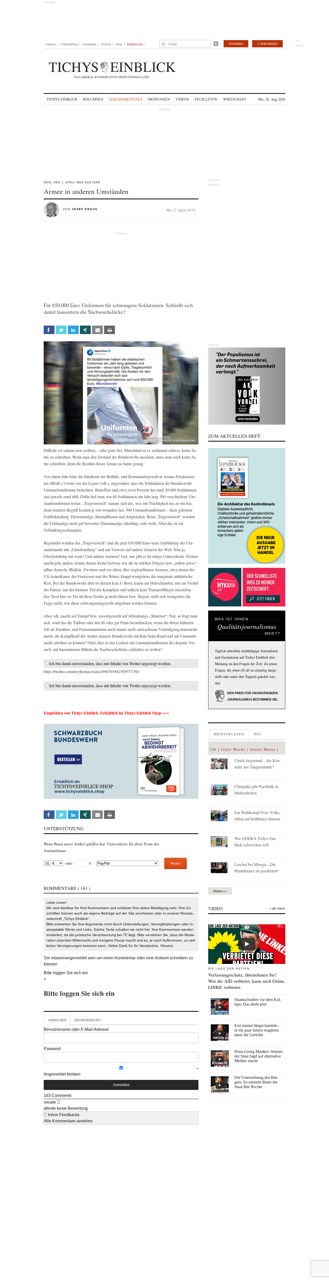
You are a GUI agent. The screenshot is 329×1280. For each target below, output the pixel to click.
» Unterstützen (267, 44)
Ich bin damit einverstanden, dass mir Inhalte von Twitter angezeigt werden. (110, 663)
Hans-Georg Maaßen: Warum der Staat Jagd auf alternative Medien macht (258, 1056)
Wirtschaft (234, 99)
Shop (119, 44)
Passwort (52, 1048)
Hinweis (166, 946)
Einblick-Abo (135, 44)
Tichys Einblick (62, 99)
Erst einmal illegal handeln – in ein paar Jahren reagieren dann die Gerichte (257, 1030)
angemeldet (76, 958)
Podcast (106, 44)
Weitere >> (220, 891)
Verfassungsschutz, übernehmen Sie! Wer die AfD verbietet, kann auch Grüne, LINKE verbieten (246, 981)
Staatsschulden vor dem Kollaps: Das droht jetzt (257, 1001)
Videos (182, 99)
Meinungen (159, 99)
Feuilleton (206, 99)
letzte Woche (233, 749)
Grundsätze (89, 44)
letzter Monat (263, 749)
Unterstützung (69, 44)
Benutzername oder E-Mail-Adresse (76, 1029)
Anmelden (236, 44)
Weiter (175, 863)
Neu (258, 734)
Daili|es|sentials (125, 99)
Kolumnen (93, 99)
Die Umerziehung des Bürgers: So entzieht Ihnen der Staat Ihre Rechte (256, 1082)
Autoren (50, 44)
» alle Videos (277, 908)
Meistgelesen (229, 734)
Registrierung (87, 1020)
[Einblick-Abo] (246, 506)
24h (213, 749)
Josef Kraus (84, 209)
